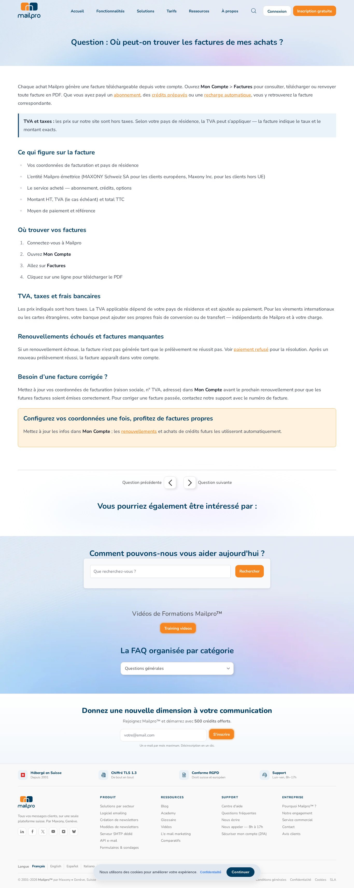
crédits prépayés (169, 95)
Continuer (240, 872)
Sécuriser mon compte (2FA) (244, 833)
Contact (288, 826)
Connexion (277, 11)
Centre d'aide (232, 806)
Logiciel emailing (113, 813)
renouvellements (139, 431)
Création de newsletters (119, 819)
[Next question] (189, 482)
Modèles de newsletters (119, 826)
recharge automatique (227, 95)
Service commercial (297, 819)
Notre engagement (297, 813)
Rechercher (249, 571)
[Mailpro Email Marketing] (26, 802)
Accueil (77, 11)
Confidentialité (210, 872)
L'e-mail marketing (176, 833)
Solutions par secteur (117, 806)
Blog (164, 806)
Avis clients (291, 833)
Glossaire (168, 819)
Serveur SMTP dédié (116, 833)
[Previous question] (170, 482)
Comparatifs (171, 840)
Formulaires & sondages (119, 847)
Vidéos (166, 826)
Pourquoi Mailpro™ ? (299, 806)
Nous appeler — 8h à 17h (242, 826)
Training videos (178, 628)
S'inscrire (221, 734)
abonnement (127, 95)
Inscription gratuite (314, 11)
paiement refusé (251, 349)
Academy (168, 813)
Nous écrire (231, 819)
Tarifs (171, 11)
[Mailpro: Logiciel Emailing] (29, 11)
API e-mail (108, 840)
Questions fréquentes (239, 813)
